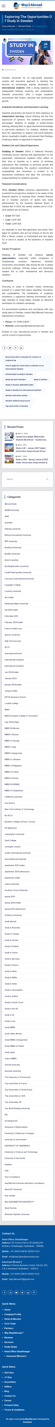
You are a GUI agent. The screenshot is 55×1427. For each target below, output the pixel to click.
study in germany (12, 959)
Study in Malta (11, 977)
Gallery (7, 1386)
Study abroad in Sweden (15, 380)
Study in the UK (11, 1009)
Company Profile (12, 1314)
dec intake (9, 597)
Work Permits (11, 1208)
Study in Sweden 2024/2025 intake (19, 385)
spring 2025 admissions (15, 909)
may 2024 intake (12, 722)
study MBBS (10, 1027)
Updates (8, 1164)
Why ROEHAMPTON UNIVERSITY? (19, 1202)
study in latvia (11, 971)
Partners (8, 1328)
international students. (13, 88)
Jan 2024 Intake (12, 672)
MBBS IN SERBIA (12, 784)
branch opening (11, 560)
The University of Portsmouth (18, 1077)
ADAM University (12, 510)
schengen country (12, 846)
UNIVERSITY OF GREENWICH (17, 1146)
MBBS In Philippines (13, 765)
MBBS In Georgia (12, 741)
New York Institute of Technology (19, 809)
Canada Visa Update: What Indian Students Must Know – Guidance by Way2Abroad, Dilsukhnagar (31, 438)
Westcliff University (13, 1189)
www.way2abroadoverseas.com (29, 326)
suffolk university (12, 1065)
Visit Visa (9, 1372)
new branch (10, 803)
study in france (11, 952)
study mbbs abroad (13, 1033)
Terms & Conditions (14, 1410)
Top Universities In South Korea (18, 1090)
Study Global (10, 1347)
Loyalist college (11, 703)
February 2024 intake (14, 622)
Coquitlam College (13, 585)
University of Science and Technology (21, 1152)
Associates (10, 1382)
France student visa (13, 628)
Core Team (10, 1323)
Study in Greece (11, 965)
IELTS (7, 647)
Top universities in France (16, 1083)
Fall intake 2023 (11, 616)
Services (8, 1342)
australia (8, 522)
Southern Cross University (16, 890)
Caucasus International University (19, 579)
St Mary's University (13, 915)
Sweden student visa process (17, 401)
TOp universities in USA (15, 1096)
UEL (6, 1114)
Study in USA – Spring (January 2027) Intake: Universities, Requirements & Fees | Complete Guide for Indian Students (32, 461)
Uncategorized (11, 1121)
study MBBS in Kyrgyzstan (16, 1040)
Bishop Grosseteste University (18, 535)
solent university (12, 884)
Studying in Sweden (12, 151)
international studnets (14, 666)
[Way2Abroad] (27, 5)
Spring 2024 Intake (13, 903)
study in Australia (12, 927)
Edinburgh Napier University (16, 603)
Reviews (8, 1337)
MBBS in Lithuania (12, 759)
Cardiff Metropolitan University (18, 572)
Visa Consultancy (12, 1177)
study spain (10, 1052)
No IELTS (9, 815)
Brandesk (27, 1422)
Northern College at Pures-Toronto (20, 822)
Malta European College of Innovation (21, 716)
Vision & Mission (12, 1319)
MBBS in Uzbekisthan (14, 790)
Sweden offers (17, 190)
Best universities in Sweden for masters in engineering (23, 358)
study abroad (10, 921)
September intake (12, 878)
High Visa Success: (13, 641)
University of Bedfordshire (16, 1127)
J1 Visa (8, 1377)
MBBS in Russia (11, 778)
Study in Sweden (40, 380)
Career (8, 1400)
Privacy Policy (11, 1405)
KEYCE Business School (15, 697)
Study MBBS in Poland (14, 1046)
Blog (6, 1391)
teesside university (13, 1071)
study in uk (9, 1015)
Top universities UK (13, 1102)
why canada (10, 1195)
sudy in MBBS (11, 1058)
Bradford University (13, 547)
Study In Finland (11, 946)
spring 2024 (10, 896)
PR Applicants (11, 828)
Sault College (10, 840)
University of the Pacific (15, 1158)
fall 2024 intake (11, 610)
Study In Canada (12, 934)
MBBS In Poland (12, 772)
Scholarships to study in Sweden (19, 374)
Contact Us (10, 1396)
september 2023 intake (15, 865)
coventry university (13, 591)
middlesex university (13, 797)
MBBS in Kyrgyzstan (13, 753)
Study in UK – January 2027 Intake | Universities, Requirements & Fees (31, 449)
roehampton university (14, 834)
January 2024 (10, 678)
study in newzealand (13, 990)
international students (14, 660)
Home (7, 1309)
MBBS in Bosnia (11, 734)
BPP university (11, 541)
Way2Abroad (30, 1419)
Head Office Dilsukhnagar (17, 1351)
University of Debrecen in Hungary (19, 1133)
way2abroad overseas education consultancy (24, 1183)
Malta (7, 709)
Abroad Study (10, 70)
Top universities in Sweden (16, 406)
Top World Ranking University (17, 1108)
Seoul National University (15, 859)
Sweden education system (16, 395)
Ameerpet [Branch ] (16, 1356)
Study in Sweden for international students (23, 390)
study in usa (10, 1021)
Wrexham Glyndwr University (17, 1214)
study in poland (11, 996)
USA (6, 1171)
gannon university (12, 635)
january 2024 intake (13, 684)
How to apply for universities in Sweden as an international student (24, 367)
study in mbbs (11, 984)
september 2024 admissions (17, 871)
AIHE (7, 516)
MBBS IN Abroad (12, 728)
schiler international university (18, 853)
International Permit (13, 653)
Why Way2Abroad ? (13, 1333)
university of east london (15, 1139)
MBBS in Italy (10, 747)
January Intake (11, 691)
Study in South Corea (14, 1002)
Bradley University (12, 554)
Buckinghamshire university (16, 566)
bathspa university (13, 529)
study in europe (11, 940)
